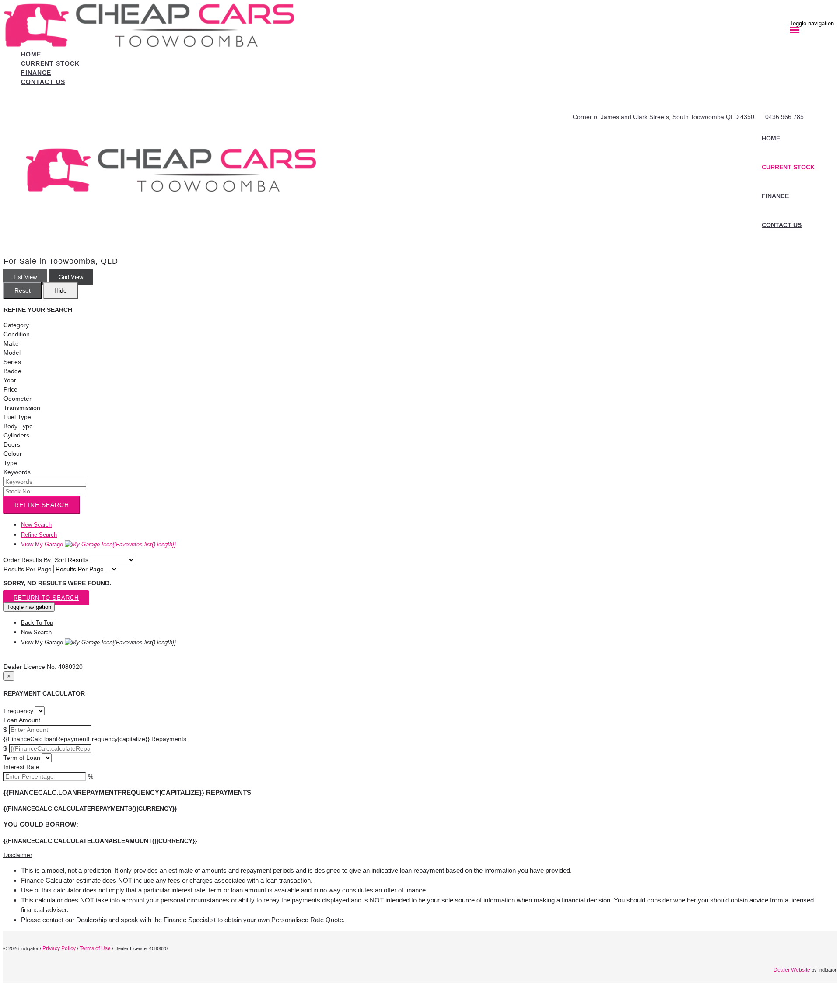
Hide (60, 290)
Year (10, 380)
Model (12, 352)
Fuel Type (17, 416)
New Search (36, 524)
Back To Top (37, 622)
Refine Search (41, 504)
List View (25, 277)
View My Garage (98, 544)
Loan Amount (22, 720)
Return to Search (46, 597)
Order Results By (27, 559)
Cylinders (16, 435)
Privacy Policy (59, 948)
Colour (13, 453)
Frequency (18, 710)
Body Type (18, 426)
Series (12, 361)
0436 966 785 (784, 116)
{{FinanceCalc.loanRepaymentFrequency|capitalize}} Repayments (95, 738)
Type (10, 462)
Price (11, 389)
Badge (12, 370)
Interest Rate (21, 766)
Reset (22, 290)
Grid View (71, 277)
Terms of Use (95, 948)
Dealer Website (792, 970)
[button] (420, 855)
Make (11, 343)
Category (16, 325)
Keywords (17, 472)
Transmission (22, 407)
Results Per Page (28, 569)
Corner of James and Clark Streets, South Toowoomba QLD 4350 (663, 116)
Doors (12, 444)
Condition (17, 334)
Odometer (18, 398)
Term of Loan (22, 757)
